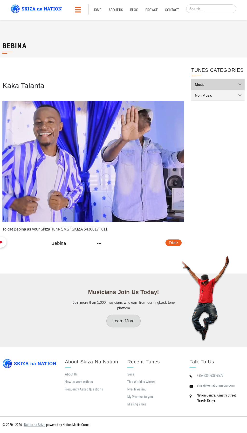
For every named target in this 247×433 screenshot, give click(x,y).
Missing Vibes (136, 404)
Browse (151, 10)
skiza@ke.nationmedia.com (216, 385)
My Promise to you (140, 397)
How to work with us (79, 382)
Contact (172, 10)
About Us (116, 10)
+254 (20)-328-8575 (210, 375)
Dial (173, 243)
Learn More (123, 320)
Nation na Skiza (34, 425)
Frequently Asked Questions (84, 389)
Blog (134, 10)
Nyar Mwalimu (136, 389)
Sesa (130, 374)
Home (97, 10)
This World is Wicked (141, 382)
